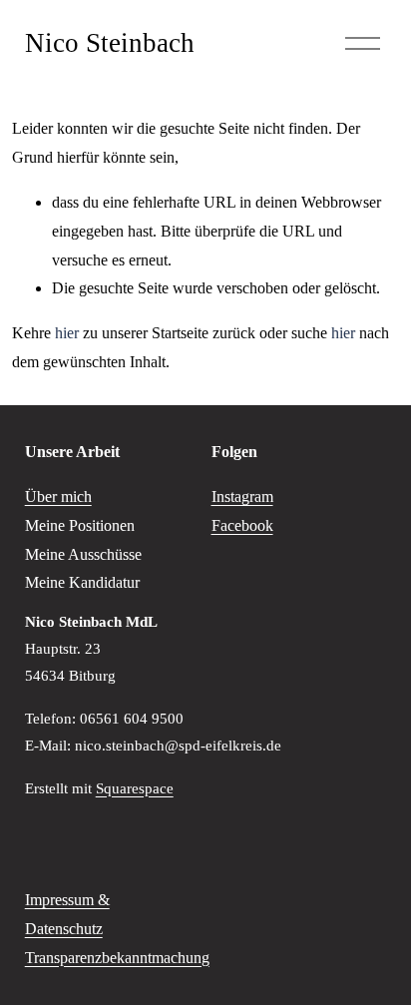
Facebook (242, 525)
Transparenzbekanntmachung (117, 957)
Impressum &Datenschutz (67, 914)
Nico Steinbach (110, 43)
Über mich (58, 496)
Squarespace (135, 788)
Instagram (242, 496)
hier (67, 332)
